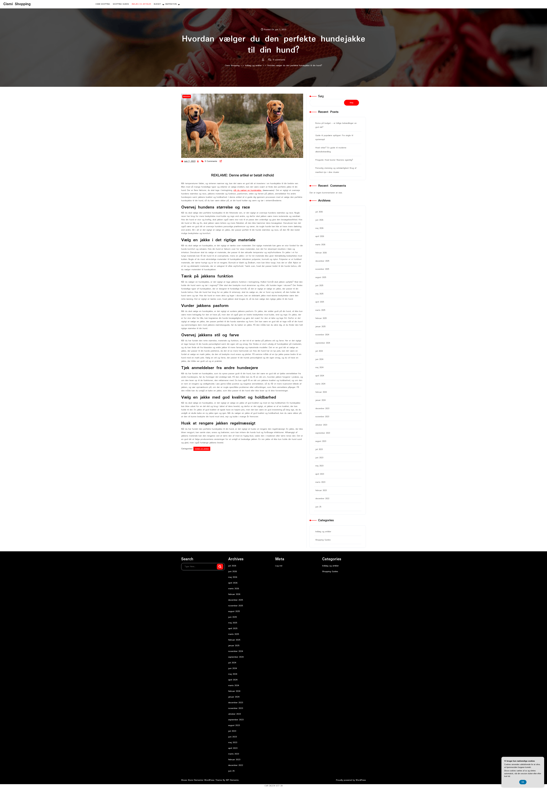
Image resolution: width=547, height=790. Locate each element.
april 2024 (319, 375)
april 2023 (319, 474)
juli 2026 (319, 211)
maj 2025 (319, 293)
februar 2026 (321, 252)
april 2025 (319, 302)
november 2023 (322, 416)
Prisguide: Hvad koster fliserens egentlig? (334, 160)
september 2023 (322, 433)
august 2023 (320, 441)
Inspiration (171, 4)
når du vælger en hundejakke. (247, 190)
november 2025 (322, 269)
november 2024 (322, 334)
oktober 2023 (321, 424)
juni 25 (318, 506)
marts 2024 (320, 383)
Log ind (278, 566)
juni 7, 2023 (190, 161)
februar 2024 (321, 392)
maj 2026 (319, 228)
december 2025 (322, 261)
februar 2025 (321, 318)
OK (523, 782)
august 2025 (320, 277)
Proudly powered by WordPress (351, 780)
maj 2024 (319, 367)
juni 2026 (319, 220)
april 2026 (319, 236)
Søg (321, 96)
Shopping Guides (121, 4)
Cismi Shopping (17, 4)
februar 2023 (321, 490)
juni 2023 (319, 457)
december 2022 (322, 498)
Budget (157, 4)
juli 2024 (319, 351)
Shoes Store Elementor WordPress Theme (202, 780)
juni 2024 (319, 359)
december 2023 (322, 408)
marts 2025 (320, 310)
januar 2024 (320, 400)
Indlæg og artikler (141, 4)
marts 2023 (320, 482)
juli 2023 (319, 449)
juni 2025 (319, 285)
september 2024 (322, 343)
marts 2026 (320, 244)
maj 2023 (319, 465)
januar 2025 (320, 326)
